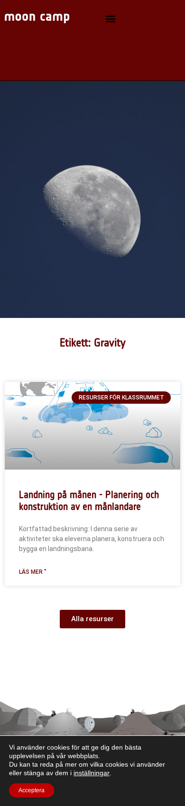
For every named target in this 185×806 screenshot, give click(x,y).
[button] (111, 18)
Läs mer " (32, 572)
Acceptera (31, 790)
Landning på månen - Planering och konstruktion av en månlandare (89, 500)
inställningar (92, 773)
